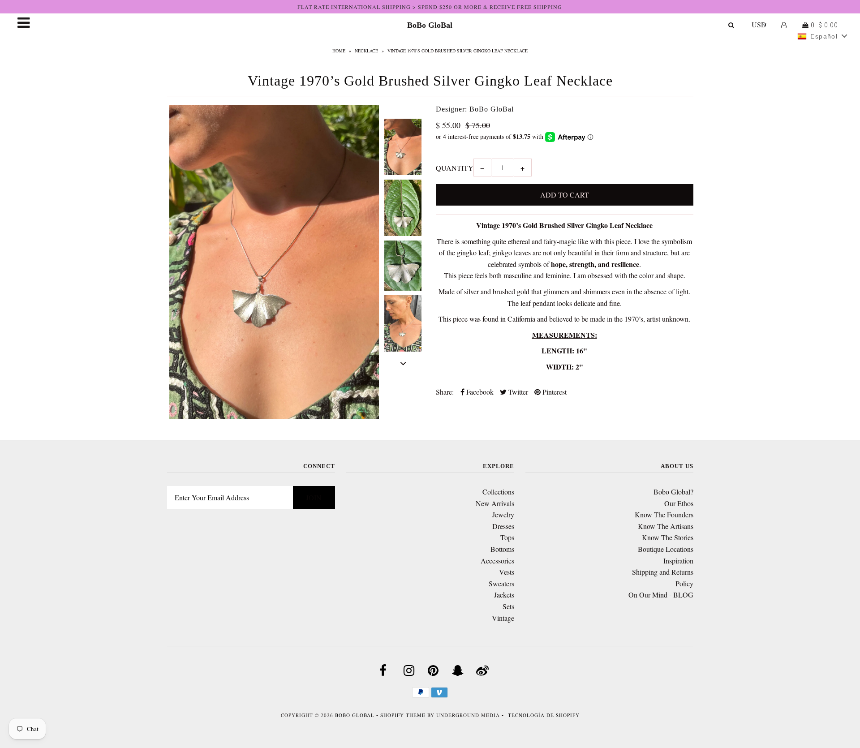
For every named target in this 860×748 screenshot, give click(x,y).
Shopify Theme (403, 715)
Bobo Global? (673, 491)
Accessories (497, 560)
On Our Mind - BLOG (660, 594)
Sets (508, 606)
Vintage (503, 618)
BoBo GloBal (429, 25)
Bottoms (502, 549)
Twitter (517, 391)
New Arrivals (495, 503)
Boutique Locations (665, 549)
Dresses (503, 526)
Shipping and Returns (662, 571)
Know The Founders (664, 514)
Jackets (504, 594)
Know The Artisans (665, 526)
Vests (506, 571)
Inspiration (678, 560)
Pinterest (554, 391)
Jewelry (503, 514)
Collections (498, 491)
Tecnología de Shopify (544, 715)
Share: (445, 391)
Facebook (479, 391)
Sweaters (501, 583)
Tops (507, 537)
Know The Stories (667, 537)
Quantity (454, 167)
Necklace (366, 50)
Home (338, 50)
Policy (684, 583)
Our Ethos (678, 503)
